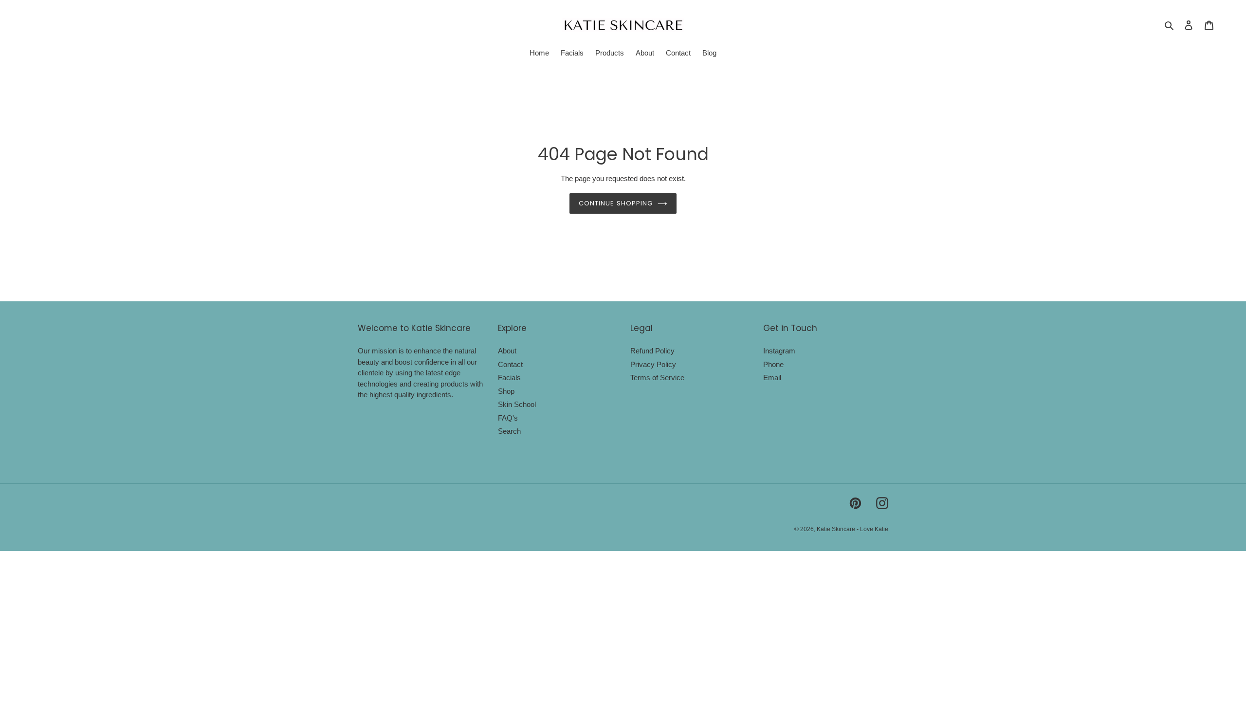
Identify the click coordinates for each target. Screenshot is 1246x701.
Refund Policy (652, 351)
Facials (509, 377)
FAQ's (508, 418)
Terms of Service (657, 377)
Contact (510, 364)
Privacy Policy (653, 364)
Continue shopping (616, 203)
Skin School (517, 404)
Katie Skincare (837, 529)
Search (509, 431)
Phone (773, 364)
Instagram (779, 351)
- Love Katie (872, 529)
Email (772, 377)
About (507, 351)
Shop (506, 391)
